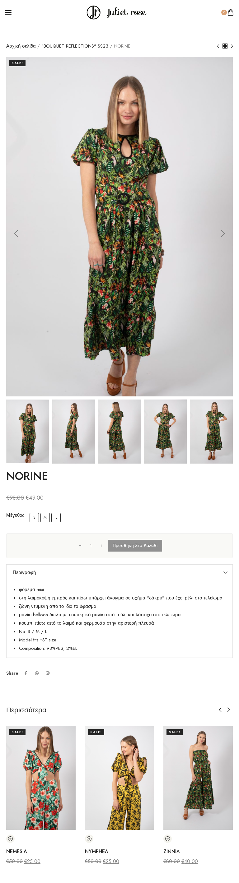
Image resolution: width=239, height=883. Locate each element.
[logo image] (117, 11)
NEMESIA (16, 851)
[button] (16, 233)
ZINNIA (171, 851)
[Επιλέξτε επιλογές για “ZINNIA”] (167, 838)
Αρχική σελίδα (21, 46)
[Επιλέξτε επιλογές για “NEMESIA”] (10, 838)
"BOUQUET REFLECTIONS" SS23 (74, 46)
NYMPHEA (96, 851)
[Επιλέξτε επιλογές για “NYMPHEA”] (89, 838)
